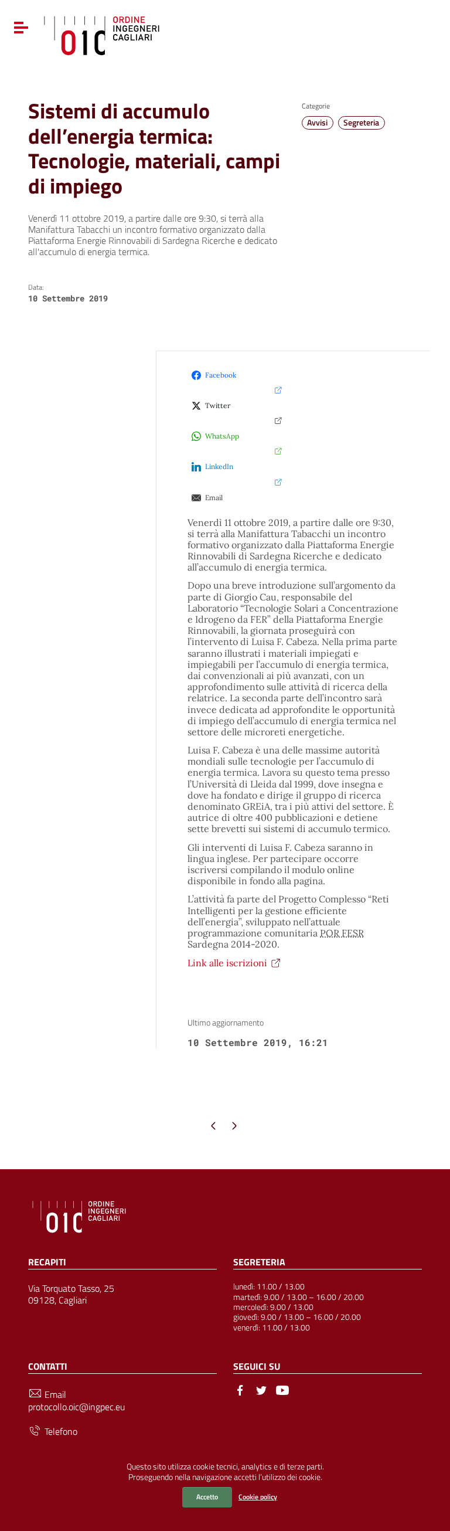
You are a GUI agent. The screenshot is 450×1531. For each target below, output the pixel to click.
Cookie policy (257, 1496)
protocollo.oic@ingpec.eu (76, 1407)
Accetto (207, 1496)
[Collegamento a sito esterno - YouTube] (282, 1389)
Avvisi (317, 122)
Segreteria (361, 122)
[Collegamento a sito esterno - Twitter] (261, 1389)
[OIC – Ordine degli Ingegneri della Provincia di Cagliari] (102, 34)
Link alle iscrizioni (227, 963)
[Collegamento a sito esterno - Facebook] (240, 1389)
